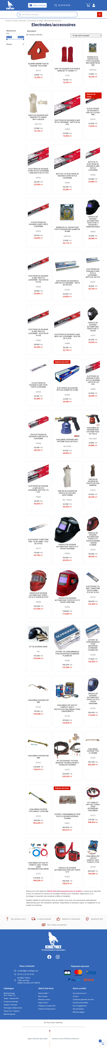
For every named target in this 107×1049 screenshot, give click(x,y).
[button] (99, 14)
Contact (75, 996)
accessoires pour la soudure (70, 891)
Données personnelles (80, 1003)
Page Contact (43, 1003)
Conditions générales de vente (83, 999)
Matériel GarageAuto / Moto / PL (9, 994)
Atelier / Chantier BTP (11, 998)
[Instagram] (58, 957)
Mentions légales (79, 1012)
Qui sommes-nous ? (80, 993)
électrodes (52, 891)
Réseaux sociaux (44, 999)
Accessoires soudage (35, 21)
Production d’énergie (11, 1002)
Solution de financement (46, 1009)
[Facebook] (49, 957)
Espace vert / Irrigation (12, 1011)
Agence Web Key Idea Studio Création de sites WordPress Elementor (53, 1039)
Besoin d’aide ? (43, 993)
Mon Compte (42, 996)
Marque (9, 44)
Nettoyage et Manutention (13, 1008)
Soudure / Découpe (19, 21)
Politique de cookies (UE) (46, 1006)
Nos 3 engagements (80, 1006)
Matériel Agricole (9, 1014)
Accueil (8, 21)
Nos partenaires (78, 1009)
